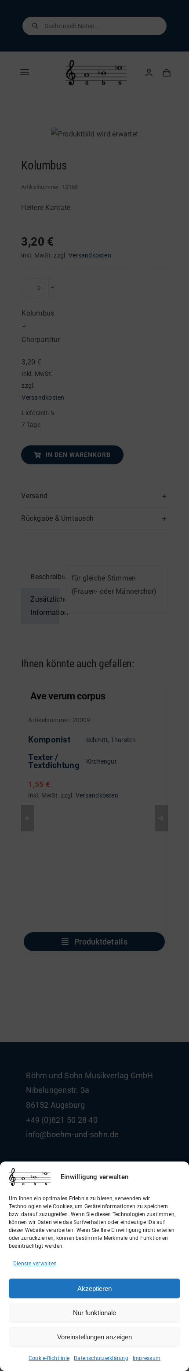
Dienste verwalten (35, 1264)
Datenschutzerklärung (101, 1358)
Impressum (146, 1358)
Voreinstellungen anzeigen (94, 1337)
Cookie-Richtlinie (49, 1358)
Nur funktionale (94, 1312)
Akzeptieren (94, 1288)
